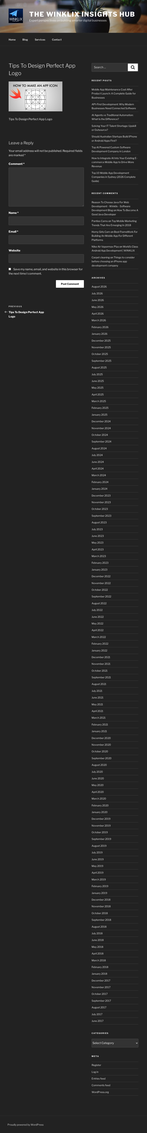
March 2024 (99, 475)
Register (96, 1065)
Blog (25, 39)
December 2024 (101, 421)
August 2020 (99, 764)
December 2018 (101, 899)
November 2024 (101, 428)
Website (14, 250)
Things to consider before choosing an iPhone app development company (113, 261)
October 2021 (100, 670)
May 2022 (97, 623)
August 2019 (99, 845)
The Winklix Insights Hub (82, 14)
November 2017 (101, 987)
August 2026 (99, 286)
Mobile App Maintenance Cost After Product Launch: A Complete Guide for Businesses (114, 93)
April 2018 (97, 953)
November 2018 (101, 906)
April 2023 (98, 549)
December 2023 (101, 495)
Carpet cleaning (101, 257)
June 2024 (98, 461)
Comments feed (101, 1085)
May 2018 (97, 946)
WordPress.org (100, 1092)
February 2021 (100, 724)
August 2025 (99, 367)
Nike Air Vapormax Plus (105, 246)
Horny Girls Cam (101, 231)
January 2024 (99, 488)
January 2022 (99, 650)
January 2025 (99, 414)
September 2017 (101, 1000)
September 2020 (102, 758)
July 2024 (97, 455)
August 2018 (99, 926)
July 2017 (97, 1014)
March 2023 (99, 556)
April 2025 (98, 394)
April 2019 (97, 872)
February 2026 (100, 327)
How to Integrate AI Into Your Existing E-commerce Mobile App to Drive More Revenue (114, 162)
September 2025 (101, 360)
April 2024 (98, 468)
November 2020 (101, 744)
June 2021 (97, 697)
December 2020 (101, 738)
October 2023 (100, 508)
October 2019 (100, 832)
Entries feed (98, 1078)
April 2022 (97, 630)
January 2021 (99, 731)
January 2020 (100, 812)
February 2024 (100, 482)
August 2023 (99, 522)
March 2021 (99, 717)
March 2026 (99, 320)
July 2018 (97, 933)
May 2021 (97, 704)
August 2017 (99, 1007)
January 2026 (99, 333)
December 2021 (101, 657)
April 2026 (98, 313)
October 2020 (100, 751)
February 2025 (100, 407)
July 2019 (97, 852)
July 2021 (97, 690)
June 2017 (97, 1020)
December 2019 (101, 818)
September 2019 (101, 838)
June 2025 (98, 380)
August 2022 (99, 603)
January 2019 (99, 892)
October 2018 (100, 913)
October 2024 (100, 434)
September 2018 (101, 919)
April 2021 (97, 711)
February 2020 (100, 805)
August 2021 (99, 683)
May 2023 (97, 542)
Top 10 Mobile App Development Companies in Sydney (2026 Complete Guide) (114, 176)
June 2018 (98, 939)
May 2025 (97, 387)
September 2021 (101, 677)
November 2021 (101, 663)
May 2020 (98, 785)
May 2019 (97, 865)
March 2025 (99, 401)
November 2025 (101, 347)
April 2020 (98, 791)
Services (40, 39)
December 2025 (101, 340)
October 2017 (100, 993)
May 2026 (97, 306)
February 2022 (100, 643)
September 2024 (101, 441)
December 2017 (101, 980)
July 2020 (97, 771)
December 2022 (101, 576)
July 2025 (97, 374)
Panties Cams (100, 220)
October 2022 (100, 589)
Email (13, 231)
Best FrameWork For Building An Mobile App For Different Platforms (114, 235)
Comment (17, 164)
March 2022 (99, 636)
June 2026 (98, 300)
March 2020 (99, 798)
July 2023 (97, 529)
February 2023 (100, 562)
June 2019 (98, 859)
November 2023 (101, 502)
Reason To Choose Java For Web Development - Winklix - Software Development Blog (111, 206)
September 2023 (101, 515)
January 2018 (99, 973)
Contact (57, 39)
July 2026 (97, 293)
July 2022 (97, 609)
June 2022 (98, 616)
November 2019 (101, 825)
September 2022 (101, 596)
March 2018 (99, 960)
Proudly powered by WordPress (26, 1124)
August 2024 (99, 448)
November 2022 (101, 583)
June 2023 (98, 535)
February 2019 (100, 886)
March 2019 (99, 879)
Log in (95, 1071)
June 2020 (98, 778)
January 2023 (99, 569)
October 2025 (100, 353)
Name (14, 213)
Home (12, 39)
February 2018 (100, 967)
